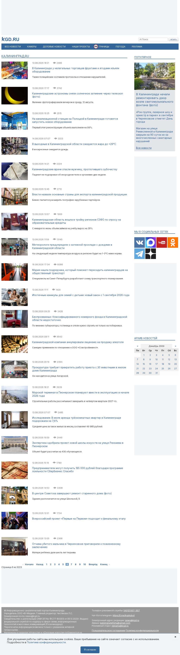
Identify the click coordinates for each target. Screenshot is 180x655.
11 (163, 359)
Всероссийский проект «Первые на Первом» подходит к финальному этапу (79, 518)
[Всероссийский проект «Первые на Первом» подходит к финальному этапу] (14, 528)
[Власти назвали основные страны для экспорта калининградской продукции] (14, 204)
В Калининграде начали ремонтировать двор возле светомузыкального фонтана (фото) (154, 99)
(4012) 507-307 (132, 610)
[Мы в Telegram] (139, 258)
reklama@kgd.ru (120, 625)
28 (137, 373)
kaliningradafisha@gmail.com (115, 623)
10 (84, 564)
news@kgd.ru (132, 620)
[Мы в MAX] (150, 247)
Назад (39, 564)
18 (163, 364)
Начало (29, 564)
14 (137, 364)
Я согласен (90, 649)
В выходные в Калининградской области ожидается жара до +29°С (74, 143)
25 (163, 368)
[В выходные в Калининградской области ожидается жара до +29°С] (14, 154)
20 (175, 364)
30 (150, 373)
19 (169, 364)
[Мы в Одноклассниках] (173, 247)
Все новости (144, 147)
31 (156, 373)
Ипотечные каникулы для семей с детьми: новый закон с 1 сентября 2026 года (80, 295)
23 (150, 368)
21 (137, 368)
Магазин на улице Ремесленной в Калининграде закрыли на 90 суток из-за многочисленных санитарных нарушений (154, 135)
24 (156, 368)
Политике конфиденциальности (46, 642)
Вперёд (93, 564)
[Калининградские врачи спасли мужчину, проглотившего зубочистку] (14, 179)
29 (144, 373)
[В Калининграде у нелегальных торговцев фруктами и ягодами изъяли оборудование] (14, 78)
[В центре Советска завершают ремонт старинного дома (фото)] (14, 503)
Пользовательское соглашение (108, 630)
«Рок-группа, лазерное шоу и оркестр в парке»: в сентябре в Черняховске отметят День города (154, 117)
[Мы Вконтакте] (139, 247)
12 (169, 359)
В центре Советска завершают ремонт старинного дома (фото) (72, 493)
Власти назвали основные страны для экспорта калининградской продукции (79, 194)
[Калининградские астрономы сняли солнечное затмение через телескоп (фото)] (14, 103)
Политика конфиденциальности (142, 630)
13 (175, 359)
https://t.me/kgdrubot (124, 615)
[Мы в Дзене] (150, 258)
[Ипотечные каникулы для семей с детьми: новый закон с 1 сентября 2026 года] (14, 305)
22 (144, 368)
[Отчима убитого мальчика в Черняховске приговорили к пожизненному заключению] (14, 554)
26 (169, 368)
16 (150, 364)
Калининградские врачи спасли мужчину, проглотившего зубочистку (74, 169)
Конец (103, 564)
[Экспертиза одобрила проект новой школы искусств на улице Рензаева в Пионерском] (14, 453)
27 (175, 368)
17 (156, 364)
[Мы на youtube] (162, 247)
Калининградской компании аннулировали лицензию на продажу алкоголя (78, 342)
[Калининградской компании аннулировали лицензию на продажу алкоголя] (14, 352)
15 (144, 364)
